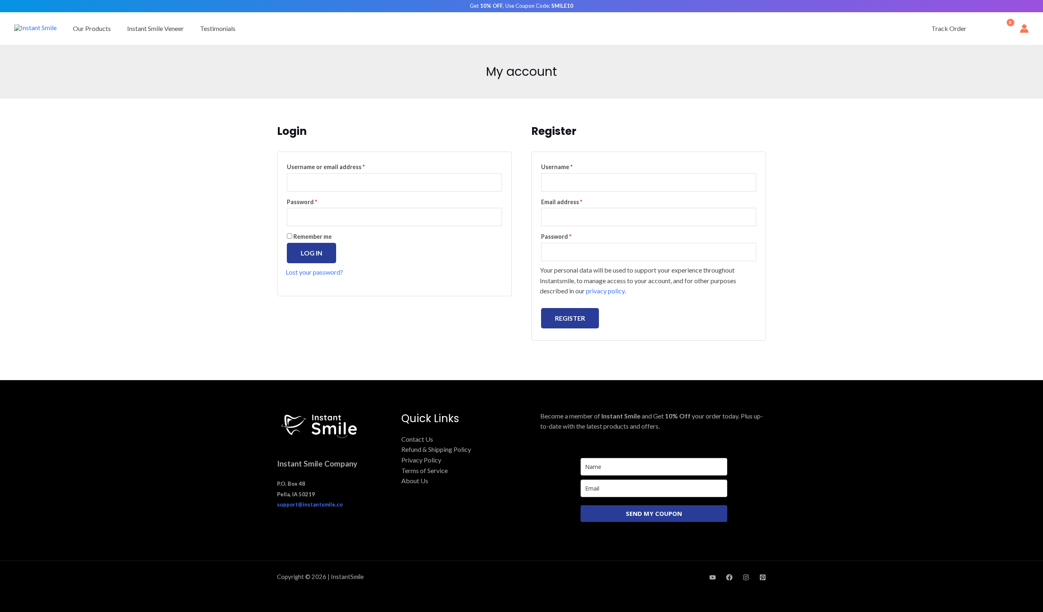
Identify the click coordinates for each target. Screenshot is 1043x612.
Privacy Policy (421, 460)
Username (569, 165)
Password (314, 200)
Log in (311, 253)
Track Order (948, 28)
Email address (574, 200)
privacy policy (605, 291)
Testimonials (217, 28)
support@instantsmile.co (310, 504)
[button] (985, 28)
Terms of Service (424, 470)
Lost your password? (314, 272)
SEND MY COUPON (654, 513)
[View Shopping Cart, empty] (1005, 28)
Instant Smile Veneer (155, 28)
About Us (414, 480)
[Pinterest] (762, 577)
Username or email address (338, 165)
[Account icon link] (1024, 28)
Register (570, 318)
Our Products (92, 28)
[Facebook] (729, 577)
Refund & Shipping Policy (436, 449)
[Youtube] (712, 577)
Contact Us (417, 439)
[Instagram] (746, 577)
